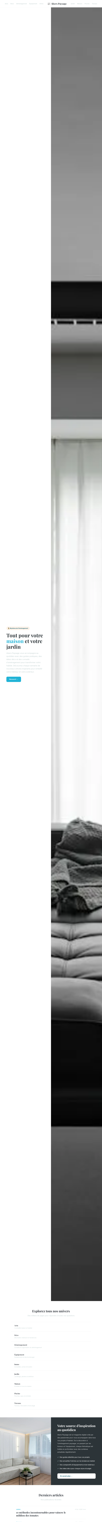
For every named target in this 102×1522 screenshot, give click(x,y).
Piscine (87, 3)
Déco (12, 3)
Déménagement (21, 3)
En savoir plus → (66, 1476)
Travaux (94, 3)
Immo (41, 3)
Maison (79, 3)
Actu (6, 3)
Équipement (33, 3)
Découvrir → (13, 679)
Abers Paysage (57, 3)
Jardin (73, 3)
